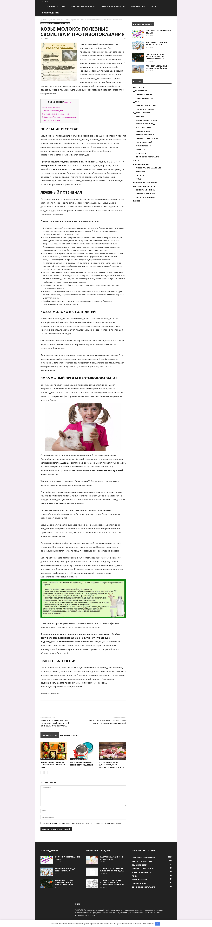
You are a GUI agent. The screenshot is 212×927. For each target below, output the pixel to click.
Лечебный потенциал (52, 110)
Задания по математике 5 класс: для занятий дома (112, 870)
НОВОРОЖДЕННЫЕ (50, 13)
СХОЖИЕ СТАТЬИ (49, 735)
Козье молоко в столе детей (55, 114)
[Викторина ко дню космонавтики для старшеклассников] (138, 57)
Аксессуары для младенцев (148, 168)
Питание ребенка (72, 20)
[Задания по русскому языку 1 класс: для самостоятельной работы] (92, 883)
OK (158, 924)
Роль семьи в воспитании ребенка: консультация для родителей (107, 721)
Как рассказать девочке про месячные (111, 858)
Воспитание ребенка (145, 190)
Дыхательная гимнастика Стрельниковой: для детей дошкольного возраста (54, 723)
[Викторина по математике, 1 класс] (138, 34)
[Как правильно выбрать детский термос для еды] (83, 751)
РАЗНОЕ (136, 201)
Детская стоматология (147, 138)
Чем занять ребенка (145, 109)
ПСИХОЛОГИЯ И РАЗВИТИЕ (113, 7)
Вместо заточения (51, 120)
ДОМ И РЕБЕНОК (138, 7)
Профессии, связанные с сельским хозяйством (157, 67)
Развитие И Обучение (145, 197)
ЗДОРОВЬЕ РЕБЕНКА (56, 7)
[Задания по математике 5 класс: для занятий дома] (92, 872)
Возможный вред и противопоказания (59, 117)
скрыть (67, 102)
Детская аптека (143, 131)
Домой (43, 20)
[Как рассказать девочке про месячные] (92, 860)
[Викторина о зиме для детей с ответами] (138, 45)
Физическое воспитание (147, 157)
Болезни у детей (143, 127)
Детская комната (144, 94)
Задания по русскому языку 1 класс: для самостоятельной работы (112, 882)
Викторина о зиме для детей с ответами (156, 43)
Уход (138, 179)
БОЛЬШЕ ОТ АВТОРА (69, 735)
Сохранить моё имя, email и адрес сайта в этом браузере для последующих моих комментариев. (82, 823)
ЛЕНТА (136, 160)
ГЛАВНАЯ (44, 2)
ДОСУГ (154, 7)
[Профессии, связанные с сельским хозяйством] (138, 69)
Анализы (140, 116)
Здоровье (140, 171)
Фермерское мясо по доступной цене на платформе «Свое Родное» (111, 764)
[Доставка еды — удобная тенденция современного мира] (53, 751)
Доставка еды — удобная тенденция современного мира (52, 764)
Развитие (140, 175)
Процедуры (141, 153)
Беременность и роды (146, 124)
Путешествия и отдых (146, 105)
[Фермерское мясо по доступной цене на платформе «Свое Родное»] (112, 751)
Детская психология (145, 193)
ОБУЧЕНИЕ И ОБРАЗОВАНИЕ (83, 7)
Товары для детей (144, 98)
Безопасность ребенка (146, 120)
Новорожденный (144, 142)
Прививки (140, 149)
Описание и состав (51, 107)
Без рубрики (138, 87)
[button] (169, 7)
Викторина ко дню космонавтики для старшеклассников (155, 56)
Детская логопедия (145, 135)
